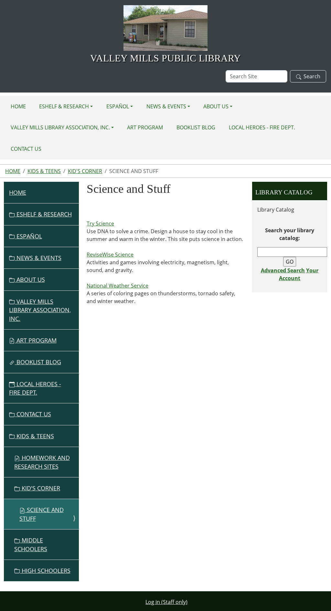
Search (312, 76)
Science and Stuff (41, 514)
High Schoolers (45, 570)
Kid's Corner (85, 171)
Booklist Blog (195, 127)
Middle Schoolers (30, 544)
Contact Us (26, 148)
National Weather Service (117, 285)
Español (117, 106)
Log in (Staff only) (166, 602)
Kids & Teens (44, 171)
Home (18, 106)
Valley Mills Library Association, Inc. (60, 127)
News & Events (166, 106)
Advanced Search (283, 270)
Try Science (100, 223)
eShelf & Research (64, 106)
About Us (216, 106)
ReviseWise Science (110, 254)
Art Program (145, 127)
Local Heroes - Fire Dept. (262, 127)
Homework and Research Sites (42, 462)
